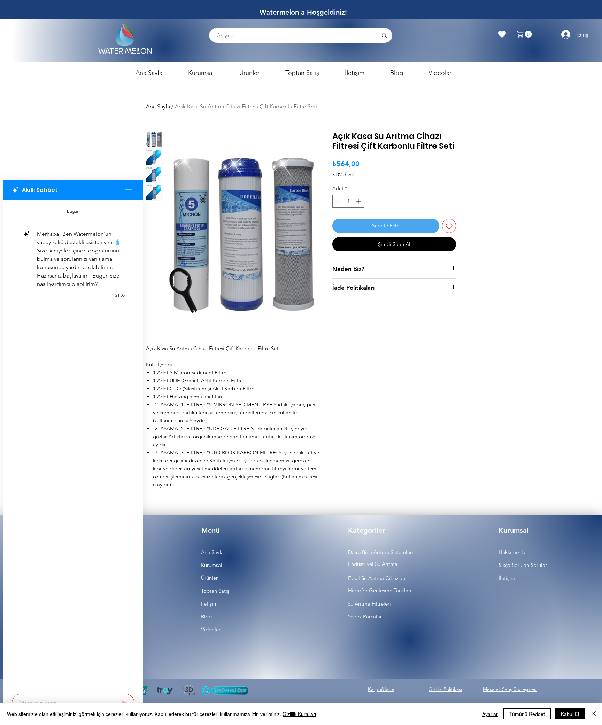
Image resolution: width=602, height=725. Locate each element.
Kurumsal (211, 565)
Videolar (211, 629)
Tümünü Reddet (527, 713)
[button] (524, 34)
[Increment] (359, 201)
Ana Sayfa (158, 106)
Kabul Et (570, 713)
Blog (206, 616)
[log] (73, 444)
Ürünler (209, 578)
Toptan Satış (215, 590)
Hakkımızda (512, 552)
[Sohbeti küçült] (128, 190)
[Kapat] (593, 713)
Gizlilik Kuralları (299, 713)
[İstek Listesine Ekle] (449, 226)
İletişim (209, 603)
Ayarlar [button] (490, 713)
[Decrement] (337, 201)
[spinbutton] (348, 201)
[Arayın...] (384, 35)
